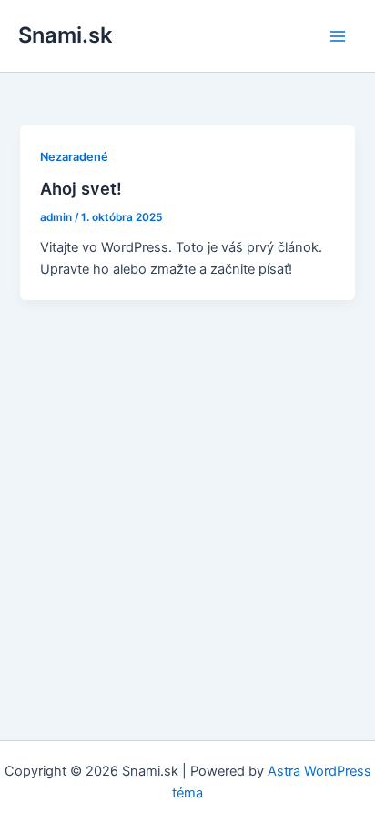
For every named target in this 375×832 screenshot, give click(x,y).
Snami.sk (65, 35)
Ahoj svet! (81, 188)
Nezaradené (74, 157)
